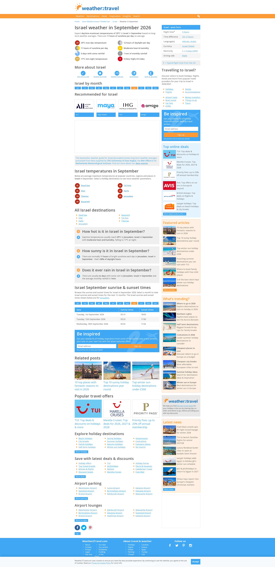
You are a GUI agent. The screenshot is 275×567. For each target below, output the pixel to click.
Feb (85, 88)
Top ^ (78, 533)
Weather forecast (117, 77)
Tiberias (85, 196)
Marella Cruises (114, 472)
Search (136, 16)
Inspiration (115, 16)
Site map (88, 554)
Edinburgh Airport (115, 494)
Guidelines (103, 549)
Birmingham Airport (116, 491)
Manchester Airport (88, 488)
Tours (188, 103)
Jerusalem (128, 196)
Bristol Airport (85, 494)
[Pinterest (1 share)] (90, 528)
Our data (102, 545)
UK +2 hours (187, 36)
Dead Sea (85, 185)
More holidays (81, 452)
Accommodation (192, 92)
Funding (102, 552)
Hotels (188, 89)
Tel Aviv (127, 185)
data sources (142, 163)
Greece (144, 547)
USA (143, 554)
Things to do (191, 100)
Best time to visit (83, 77)
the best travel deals (185, 406)
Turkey (144, 552)
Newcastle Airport (144, 494)
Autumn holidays (115, 444)
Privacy (88, 549)
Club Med (140, 472)
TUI (108, 463)
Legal (87, 552)
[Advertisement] (161, 7)
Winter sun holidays (116, 447)
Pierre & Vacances (144, 466)
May (106, 88)
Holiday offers (85, 463)
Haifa (126, 191)
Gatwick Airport (143, 488)
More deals (80, 476)
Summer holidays (115, 441)
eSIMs (168, 106)
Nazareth (85, 201)
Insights (127, 16)
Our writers (103, 547)
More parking (81, 498)
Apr (99, 88)
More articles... (170, 290)
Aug (127, 88)
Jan (78, 88)
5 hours (185, 32)
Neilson (110, 469)
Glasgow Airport (143, 491)
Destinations (93, 16)
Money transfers (192, 97)
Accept (195, 561)
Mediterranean (93, 21)
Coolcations (141, 441)
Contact (88, 547)
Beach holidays (85, 438)
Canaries (145, 545)
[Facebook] (77, 528)
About (87, 545)
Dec (155, 88)
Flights (169, 92)
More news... (169, 489)
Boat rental (171, 100)
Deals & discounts (151, 77)
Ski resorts (141, 447)
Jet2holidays (112, 466)
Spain (143, 549)
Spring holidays (114, 438)
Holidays (169, 89)
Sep (134, 88)
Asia (84, 21)
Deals (104, 16)
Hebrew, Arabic (189, 41)
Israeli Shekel (188, 46)
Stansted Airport (86, 491)
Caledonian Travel (144, 469)
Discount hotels (86, 472)
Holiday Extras (142, 463)
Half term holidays (87, 447)
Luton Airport (113, 488)
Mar (91, 88)
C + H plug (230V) (190, 51)
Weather (80, 16)
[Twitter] (83, 528)
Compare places (143, 444)
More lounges (81, 520)
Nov (148, 88)
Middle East (105, 21)
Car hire (169, 103)
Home (77, 21)
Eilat (83, 191)
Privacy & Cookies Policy (101, 563)
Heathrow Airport (115, 515)
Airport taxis (171, 97)
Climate (131, 554)
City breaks (84, 441)
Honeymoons (142, 438)
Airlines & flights (86, 469)
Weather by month (100, 77)
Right (184, 55)
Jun (113, 88)
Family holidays (86, 444)
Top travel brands (87, 466)
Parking (131, 552)
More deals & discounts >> (174, 214)
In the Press (99, 555)
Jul (120, 88)
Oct (141, 88)
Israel (115, 21)
